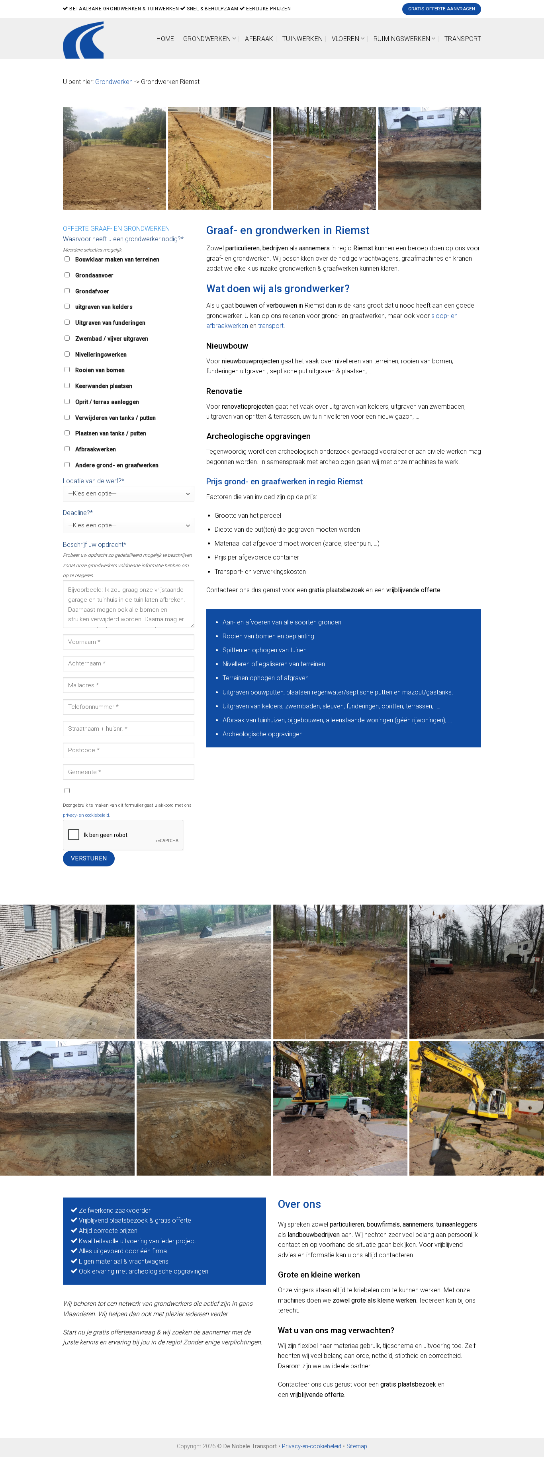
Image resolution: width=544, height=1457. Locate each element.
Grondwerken (207, 39)
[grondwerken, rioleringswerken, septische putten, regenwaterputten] (114, 158)
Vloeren (345, 39)
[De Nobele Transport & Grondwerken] (324, 158)
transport (271, 326)
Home (165, 39)
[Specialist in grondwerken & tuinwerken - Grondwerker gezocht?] (86, 38)
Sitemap (356, 1446)
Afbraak (259, 39)
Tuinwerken (302, 39)
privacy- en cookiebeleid (86, 815)
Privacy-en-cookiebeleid (311, 1446)
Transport (462, 39)
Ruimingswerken (402, 39)
